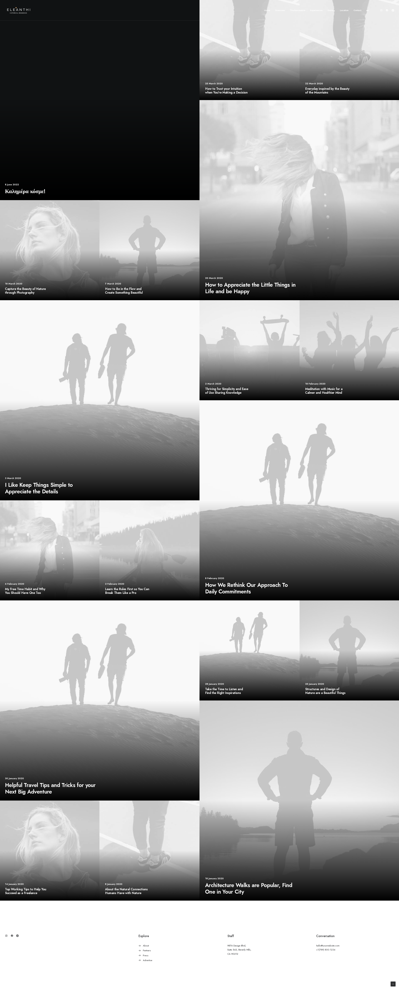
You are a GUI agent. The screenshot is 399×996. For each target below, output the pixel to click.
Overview (280, 10)
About (146, 945)
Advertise (147, 960)
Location (344, 10)
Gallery (331, 10)
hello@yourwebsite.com (327, 945)
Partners (147, 950)
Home (267, 10)
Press (145, 955)
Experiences (316, 10)
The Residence (297, 10)
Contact (357, 10)
